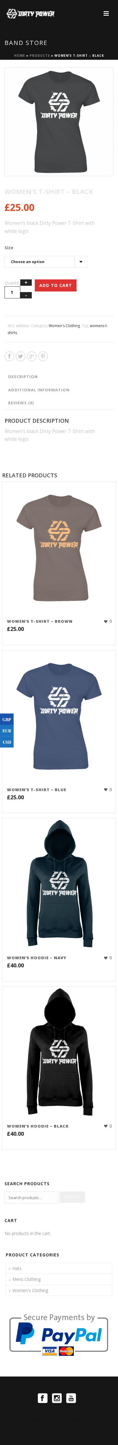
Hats (16, 1268)
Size (9, 247)
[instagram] (57, 1398)
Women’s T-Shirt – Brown (40, 621)
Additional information (39, 390)
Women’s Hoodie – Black (38, 1126)
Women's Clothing (64, 325)
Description (23, 376)
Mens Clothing (26, 1279)
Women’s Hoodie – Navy (37, 957)
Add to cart (55, 285)
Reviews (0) (21, 403)
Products (40, 55)
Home (19, 55)
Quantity (13, 283)
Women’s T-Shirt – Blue (36, 789)
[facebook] (43, 1398)
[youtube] (71, 1398)
